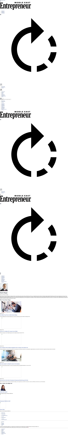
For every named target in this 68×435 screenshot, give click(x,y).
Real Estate (3, 108)
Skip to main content (2, 0)
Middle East (3, 95)
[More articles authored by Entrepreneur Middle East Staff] (3, 399)
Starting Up (3, 103)
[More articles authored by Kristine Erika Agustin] (3, 390)
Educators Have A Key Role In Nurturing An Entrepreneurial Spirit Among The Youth (14, 380)
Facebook (3, 421)
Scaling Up (3, 11)
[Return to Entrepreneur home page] (15, 9)
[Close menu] (0, 274)
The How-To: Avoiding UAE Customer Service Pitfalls (8, 331)
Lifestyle (3, 282)
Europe (2, 96)
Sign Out (3, 102)
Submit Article (3, 101)
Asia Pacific (3, 94)
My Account (3, 86)
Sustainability (3, 279)
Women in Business (4, 109)
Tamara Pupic (2, 409)
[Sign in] (0, 273)
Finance (3, 106)
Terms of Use (3, 412)
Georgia (3, 430)
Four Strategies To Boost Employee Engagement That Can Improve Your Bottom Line (14, 347)
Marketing (3, 107)
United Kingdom (4, 433)
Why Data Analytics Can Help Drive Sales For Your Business (10, 363)
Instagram (3, 424)
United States (3, 91)
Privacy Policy (3, 413)
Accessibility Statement (4, 415)
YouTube (3, 423)
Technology (3, 105)
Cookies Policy (3, 414)
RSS (2, 425)
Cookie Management (4, 419)
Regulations (3, 12)
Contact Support (4, 417)
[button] (34, 194)
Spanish (3, 92)
